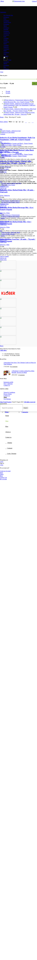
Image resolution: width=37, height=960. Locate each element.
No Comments (13, 366)
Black (1, 346)
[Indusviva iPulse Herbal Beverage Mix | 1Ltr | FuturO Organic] (14, 100)
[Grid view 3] (29, 121)
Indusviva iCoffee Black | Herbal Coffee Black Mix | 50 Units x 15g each (17, 151)
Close (1, 72)
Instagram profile (8, 382)
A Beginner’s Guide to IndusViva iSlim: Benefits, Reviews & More (23, 371)
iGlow (2, 195)
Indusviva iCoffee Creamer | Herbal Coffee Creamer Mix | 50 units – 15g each (15, 162)
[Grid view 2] (26, 121)
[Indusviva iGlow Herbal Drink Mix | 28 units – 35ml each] (14, 112)
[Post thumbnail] (7, 373)
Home (2, 117)
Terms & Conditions (9, 392)
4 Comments (21, 375)
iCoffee (2, 166)
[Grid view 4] (33, 121)
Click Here (3, 350)
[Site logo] (18, 1)
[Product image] (7, 132)
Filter (34, 83)
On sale (8, 91)
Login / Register (11, 453)
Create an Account (5, 471)
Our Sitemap (7, 399)
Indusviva (8, 166)
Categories (3, 12)
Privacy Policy (8, 394)
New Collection (8, 383)
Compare (9, 448)
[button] (3, 188)
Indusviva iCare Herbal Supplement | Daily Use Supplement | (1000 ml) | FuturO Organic (20, 105)
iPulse (8, 213)
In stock (8, 93)
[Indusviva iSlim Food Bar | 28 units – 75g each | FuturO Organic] (14, 109)
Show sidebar (4, 121)
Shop (5, 397)
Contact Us (7, 385)
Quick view (3, 259)
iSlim (7, 244)
